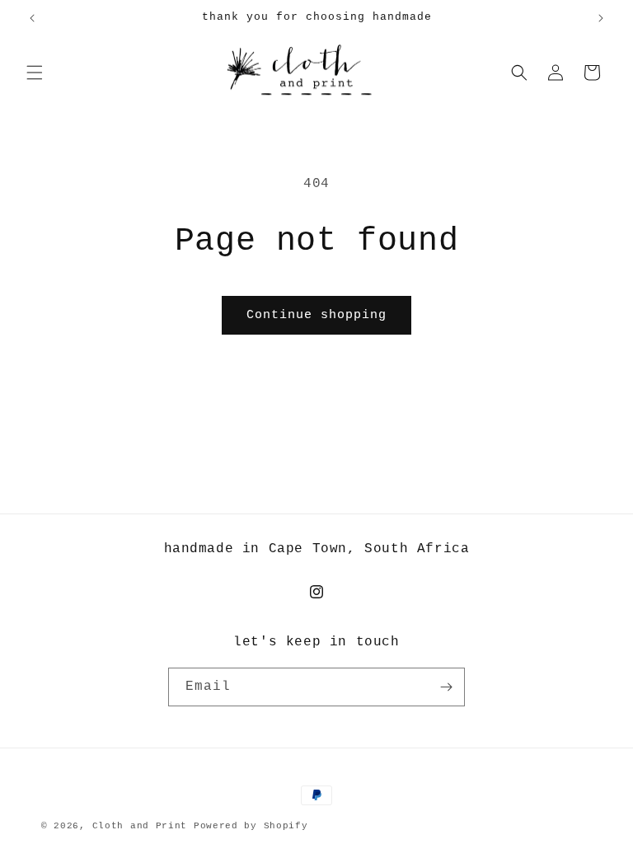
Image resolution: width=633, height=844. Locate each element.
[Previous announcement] (32, 18)
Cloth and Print (140, 826)
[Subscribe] (446, 687)
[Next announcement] (601, 18)
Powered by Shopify (251, 826)
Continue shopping (316, 315)
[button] (34, 72)
